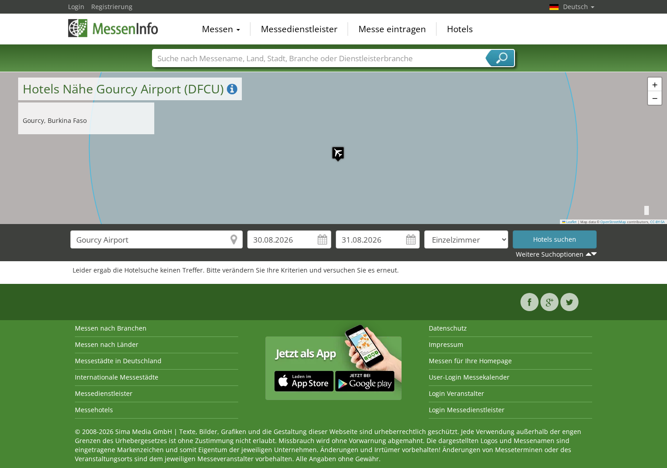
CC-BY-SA (657, 221)
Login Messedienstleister (467, 409)
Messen (218, 29)
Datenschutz (448, 328)
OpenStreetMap (613, 221)
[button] (333, 148)
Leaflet (571, 221)
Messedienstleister (299, 29)
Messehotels (94, 409)
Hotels (460, 29)
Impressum (446, 344)
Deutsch (576, 6)
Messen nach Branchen (111, 328)
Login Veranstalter (456, 393)
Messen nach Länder (106, 344)
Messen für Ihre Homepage (470, 360)
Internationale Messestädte (116, 377)
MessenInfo (113, 28)
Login (76, 6)
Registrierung (111, 6)
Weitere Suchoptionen (550, 254)
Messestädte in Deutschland (118, 360)
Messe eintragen (392, 29)
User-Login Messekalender (469, 377)
